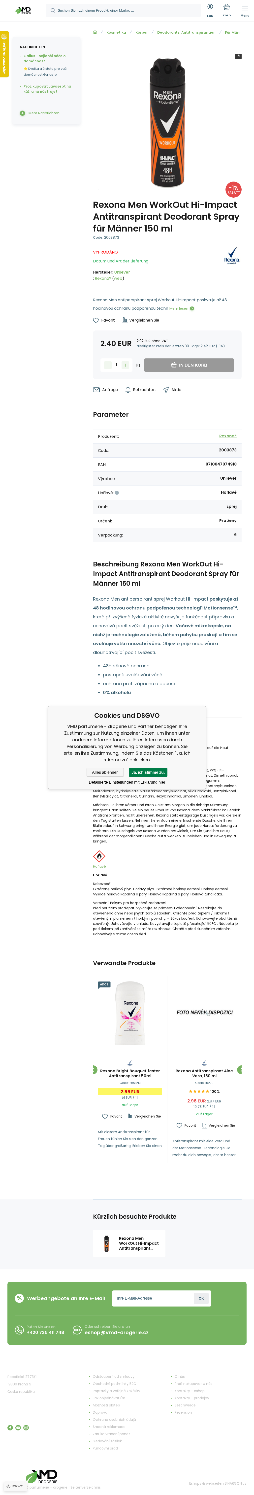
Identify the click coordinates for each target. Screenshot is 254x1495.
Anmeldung (201, 1298)
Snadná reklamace (109, 1426)
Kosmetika (116, 32)
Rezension (183, 1412)
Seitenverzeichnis (85, 1487)
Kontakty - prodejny (192, 1398)
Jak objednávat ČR (109, 1398)
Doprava (100, 1412)
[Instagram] (26, 1427)
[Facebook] (10, 1427)
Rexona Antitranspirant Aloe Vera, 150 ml (204, 1073)
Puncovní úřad (105, 1448)
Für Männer (235, 32)
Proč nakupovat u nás (193, 1383)
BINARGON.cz (236, 1483)
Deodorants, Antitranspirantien (186, 32)
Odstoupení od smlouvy (113, 1376)
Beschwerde (185, 1405)
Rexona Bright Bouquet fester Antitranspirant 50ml (130, 1073)
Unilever (122, 272)
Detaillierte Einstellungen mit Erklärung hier (127, 782)
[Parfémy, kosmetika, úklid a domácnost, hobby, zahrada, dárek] (95, 32)
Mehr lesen (178, 308)
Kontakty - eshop (190, 1390)
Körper (141, 32)
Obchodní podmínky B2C (114, 1383)
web (118, 278)
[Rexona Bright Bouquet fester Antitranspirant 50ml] (130, 1013)
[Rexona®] (232, 263)
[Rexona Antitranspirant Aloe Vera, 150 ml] (204, 1013)
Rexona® (103, 278)
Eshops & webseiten (206, 1483)
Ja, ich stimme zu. (148, 772)
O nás (180, 1376)
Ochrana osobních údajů (114, 1419)
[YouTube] (18, 1427)
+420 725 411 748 (45, 1332)
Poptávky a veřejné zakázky (116, 1390)
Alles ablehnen (105, 772)
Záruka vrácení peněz (111, 1433)
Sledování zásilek (107, 1441)
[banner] (23, 11)
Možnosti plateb (106, 1405)
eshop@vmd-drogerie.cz (117, 1332)
